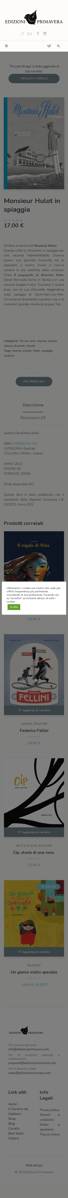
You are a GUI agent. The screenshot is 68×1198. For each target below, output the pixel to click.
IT (22, 34)
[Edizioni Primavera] (34, 18)
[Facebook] (38, 34)
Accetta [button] (14, 607)
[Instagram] (44, 34)
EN (29, 34)
